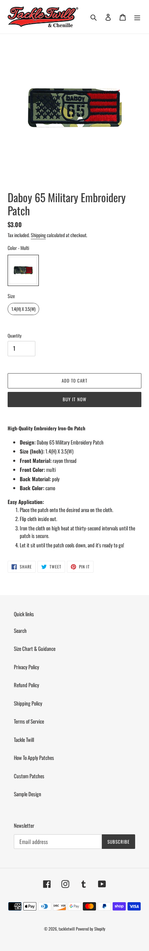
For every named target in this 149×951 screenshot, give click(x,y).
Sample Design (27, 794)
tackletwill (67, 929)
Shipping (38, 235)
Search (20, 630)
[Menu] (137, 16)
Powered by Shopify (90, 929)
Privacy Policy (26, 667)
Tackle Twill (24, 739)
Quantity (14, 335)
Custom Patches (29, 776)
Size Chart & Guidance (34, 648)
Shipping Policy (28, 703)
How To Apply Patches (34, 757)
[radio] (23, 270)
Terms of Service (29, 721)
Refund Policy (26, 685)
